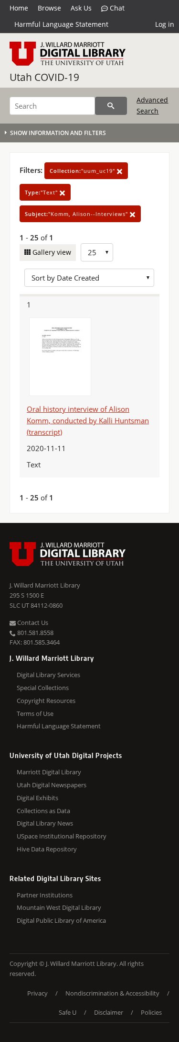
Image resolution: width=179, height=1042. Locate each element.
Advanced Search (152, 105)
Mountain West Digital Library (59, 907)
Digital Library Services (48, 674)
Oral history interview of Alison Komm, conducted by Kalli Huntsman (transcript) (88, 420)
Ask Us (81, 7)
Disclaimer (108, 1012)
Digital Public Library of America (61, 920)
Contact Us (32, 622)
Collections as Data (43, 810)
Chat (116, 7)
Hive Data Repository (47, 849)
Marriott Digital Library (49, 772)
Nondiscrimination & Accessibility (112, 993)
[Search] (111, 106)
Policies (151, 1012)
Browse (49, 7)
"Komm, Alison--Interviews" (77, 213)
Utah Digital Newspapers (51, 785)
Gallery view (51, 252)
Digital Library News (45, 823)
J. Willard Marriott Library (45, 585)
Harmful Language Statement (61, 24)
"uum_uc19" (83, 170)
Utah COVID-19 (44, 77)
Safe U (67, 1012)
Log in (164, 24)
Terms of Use (35, 713)
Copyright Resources (46, 700)
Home (19, 7)
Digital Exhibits (37, 797)
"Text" (42, 192)
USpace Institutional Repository (61, 836)
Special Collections (43, 687)
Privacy (37, 993)
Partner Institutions (45, 895)
